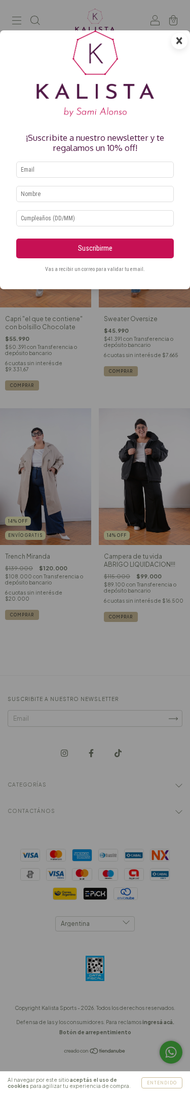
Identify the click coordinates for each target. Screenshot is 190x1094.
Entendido (162, 1082)
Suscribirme (95, 248)
